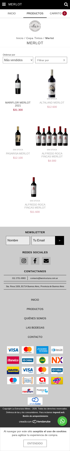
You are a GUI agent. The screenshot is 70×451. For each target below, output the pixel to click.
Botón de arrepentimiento (35, 416)
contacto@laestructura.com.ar (44, 278)
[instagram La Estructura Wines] (24, 261)
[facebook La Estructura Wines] (35, 261)
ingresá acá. (59, 412)
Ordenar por (9, 55)
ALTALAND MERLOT (52, 102)
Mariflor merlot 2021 (18, 104)
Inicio (20, 38)
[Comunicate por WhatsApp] (62, 421)
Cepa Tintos (34, 38)
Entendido (35, 443)
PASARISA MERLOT (18, 153)
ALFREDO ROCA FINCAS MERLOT (52, 155)
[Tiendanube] (35, 423)
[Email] (46, 261)
